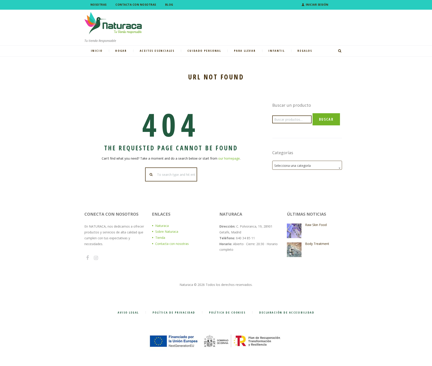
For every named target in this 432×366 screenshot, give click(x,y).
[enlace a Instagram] (96, 258)
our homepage (229, 158)
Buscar (326, 119)
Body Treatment (317, 244)
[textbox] (307, 165)
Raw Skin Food (316, 225)
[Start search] (151, 174)
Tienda (160, 237)
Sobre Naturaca (166, 231)
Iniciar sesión (317, 5)
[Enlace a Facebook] (87, 258)
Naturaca (162, 226)
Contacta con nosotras (172, 244)
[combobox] (307, 165)
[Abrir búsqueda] (340, 50)
